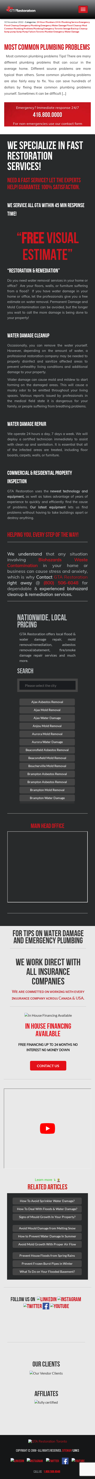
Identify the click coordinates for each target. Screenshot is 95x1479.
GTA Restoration (71, 577)
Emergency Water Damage (53, 25)
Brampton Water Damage (47, 798)
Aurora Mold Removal (47, 734)
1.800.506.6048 (52, 1471)
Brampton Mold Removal (47, 790)
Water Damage (72, 31)
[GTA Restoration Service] (21, 7)
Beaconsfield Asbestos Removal (47, 750)
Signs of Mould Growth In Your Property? (47, 1217)
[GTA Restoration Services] (47, 1441)
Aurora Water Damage (47, 742)
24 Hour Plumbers (46, 22)
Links (76, 1450)
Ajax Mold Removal (47, 710)
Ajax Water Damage (47, 718)
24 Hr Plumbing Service (66, 22)
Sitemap (67, 1450)
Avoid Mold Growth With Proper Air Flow (47, 1244)
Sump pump (10, 31)
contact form (71, 123)
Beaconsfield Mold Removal (47, 758)
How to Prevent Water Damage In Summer (47, 1236)
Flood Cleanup (74, 25)
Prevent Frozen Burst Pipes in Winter (47, 1263)
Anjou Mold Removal (47, 726)
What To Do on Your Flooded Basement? (47, 1271)
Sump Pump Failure (26, 31)
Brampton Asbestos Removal (47, 774)
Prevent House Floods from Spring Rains (47, 1255)
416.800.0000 (47, 114)
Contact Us (48, 1066)
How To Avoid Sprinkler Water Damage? (47, 1201)
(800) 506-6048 (61, 582)
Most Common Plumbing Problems (47, 47)
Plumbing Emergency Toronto (48, 28)
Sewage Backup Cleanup (75, 28)
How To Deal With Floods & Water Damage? (47, 1209)
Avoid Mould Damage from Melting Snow (47, 1228)
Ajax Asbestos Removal (47, 702)
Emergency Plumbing (29, 25)
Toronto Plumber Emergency (50, 31)
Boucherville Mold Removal (47, 766)
